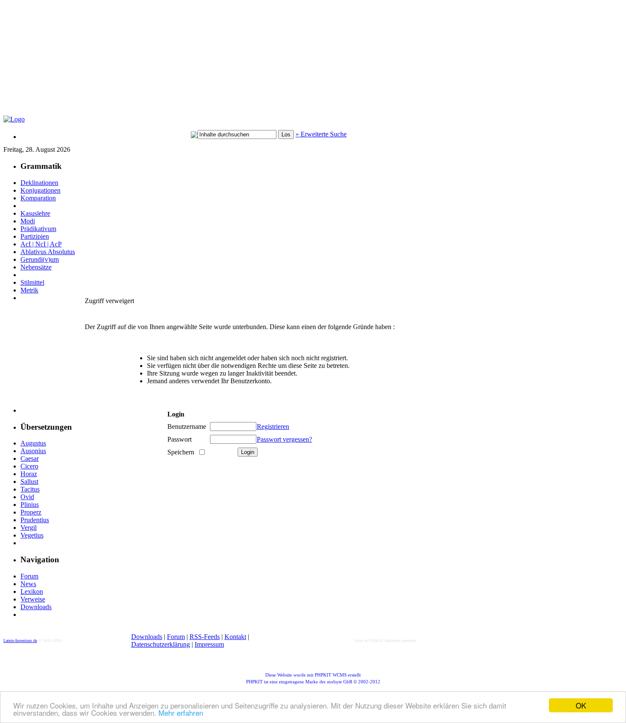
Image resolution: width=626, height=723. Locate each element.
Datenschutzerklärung (160, 644)
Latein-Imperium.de (20, 640)
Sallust (29, 481)
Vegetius (31, 535)
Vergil (28, 527)
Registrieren (273, 426)
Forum (29, 576)
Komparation (38, 198)
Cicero (29, 466)
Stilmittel (32, 282)
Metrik (29, 290)
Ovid (27, 496)
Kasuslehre (35, 213)
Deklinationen (39, 182)
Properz (30, 512)
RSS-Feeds (205, 636)
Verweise (32, 599)
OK (581, 705)
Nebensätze (36, 267)
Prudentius (34, 519)
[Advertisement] (209, 62)
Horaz (28, 473)
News (28, 583)
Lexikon (31, 591)
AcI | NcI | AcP (41, 244)
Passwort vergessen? (284, 439)
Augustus (33, 443)
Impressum (209, 644)
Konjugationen (40, 190)
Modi (27, 221)
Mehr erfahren (180, 712)
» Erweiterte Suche (321, 134)
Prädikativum (38, 228)
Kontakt (235, 636)
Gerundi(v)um (39, 259)
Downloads (36, 606)
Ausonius (33, 450)
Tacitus (30, 489)
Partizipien (34, 236)
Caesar (29, 458)
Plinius (29, 504)
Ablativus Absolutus (47, 251)
